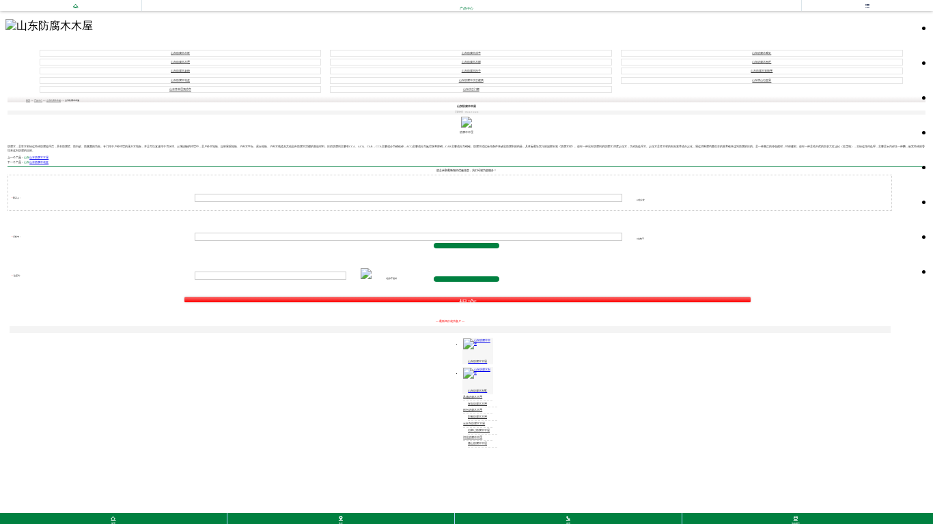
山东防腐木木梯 (471, 62)
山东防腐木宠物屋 (761, 71)
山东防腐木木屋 (180, 62)
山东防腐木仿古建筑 (471, 80)
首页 (28, 100)
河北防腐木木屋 (472, 437)
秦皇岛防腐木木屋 (474, 423)
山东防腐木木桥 (180, 53)
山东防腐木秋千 (471, 71)
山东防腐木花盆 (180, 80)
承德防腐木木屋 (472, 397)
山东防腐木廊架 (761, 53)
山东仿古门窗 (471, 89)
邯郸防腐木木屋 (477, 417)
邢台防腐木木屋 (472, 410)
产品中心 (38, 100)
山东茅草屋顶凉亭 (180, 89)
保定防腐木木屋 (477, 404)
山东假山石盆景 (761, 80)
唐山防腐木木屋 (477, 443)
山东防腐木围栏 (761, 62)
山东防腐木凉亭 (471, 53)
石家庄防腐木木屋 (479, 430)
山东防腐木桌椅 (180, 71)
